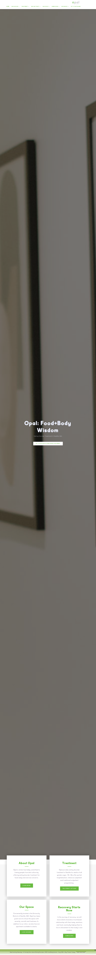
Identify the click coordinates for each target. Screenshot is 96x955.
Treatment (24, 6)
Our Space (46, 6)
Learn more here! (81, 952)
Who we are (15, 6)
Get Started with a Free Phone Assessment (48, 443)
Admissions (55, 6)
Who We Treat (35, 6)
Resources (65, 6)
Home (7, 6)
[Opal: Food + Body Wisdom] (76, 2)
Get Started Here (76, 6)
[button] (18, 6)
